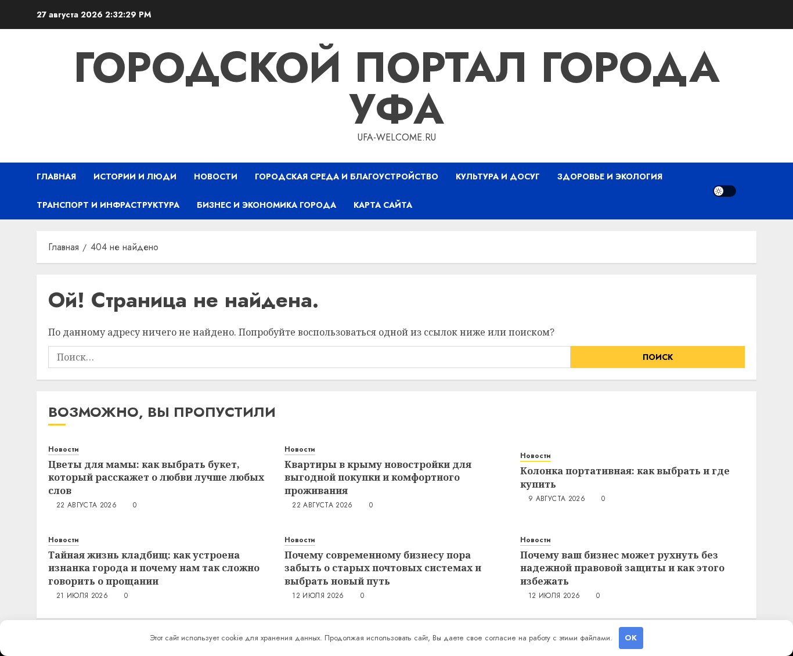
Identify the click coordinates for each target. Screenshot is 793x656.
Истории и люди (134, 176)
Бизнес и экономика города (266, 205)
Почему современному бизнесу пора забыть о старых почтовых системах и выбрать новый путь (382, 568)
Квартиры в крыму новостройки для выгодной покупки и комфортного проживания (377, 477)
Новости (215, 176)
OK (631, 637)
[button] (749, 190)
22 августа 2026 (86, 505)
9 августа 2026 (556, 499)
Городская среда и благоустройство (346, 176)
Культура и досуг (498, 176)
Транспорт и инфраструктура (108, 205)
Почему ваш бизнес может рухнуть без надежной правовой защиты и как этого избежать (622, 568)
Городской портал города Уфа (396, 88)
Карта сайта (383, 205)
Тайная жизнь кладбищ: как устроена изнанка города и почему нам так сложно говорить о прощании (153, 568)
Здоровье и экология (609, 176)
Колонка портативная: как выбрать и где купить (625, 477)
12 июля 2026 (318, 596)
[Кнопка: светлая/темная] (724, 191)
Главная (56, 176)
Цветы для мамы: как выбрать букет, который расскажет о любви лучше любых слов (156, 477)
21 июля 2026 (82, 596)
